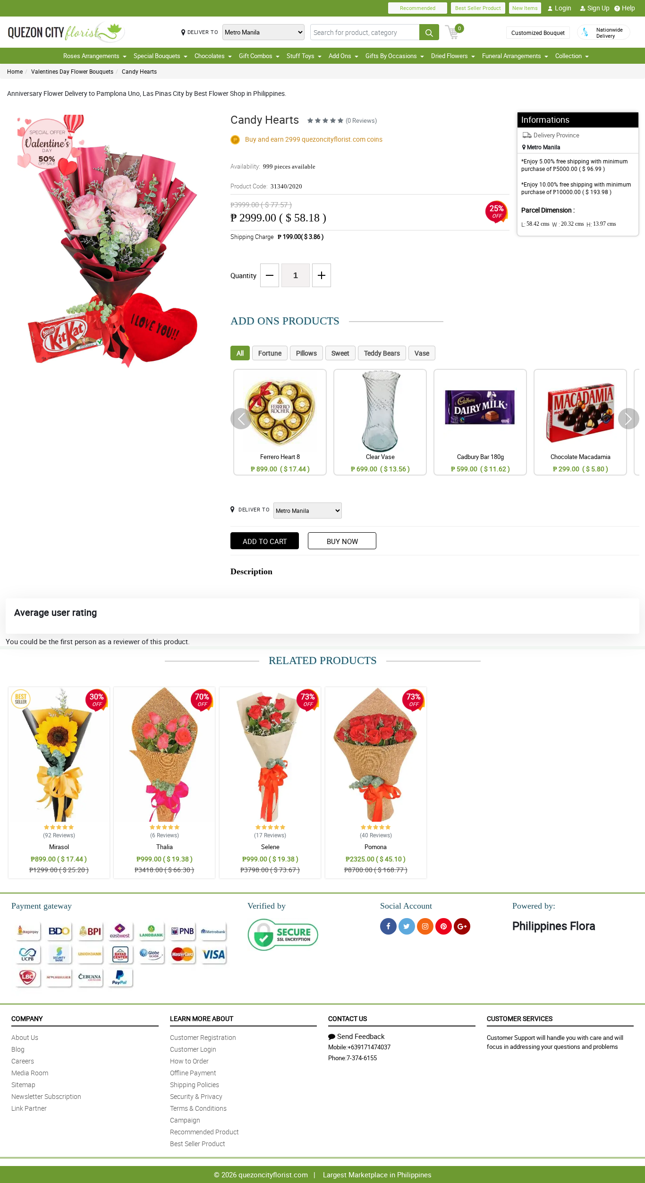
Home (15, 71)
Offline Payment (193, 1072)
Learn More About (201, 1018)
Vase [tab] (422, 353)
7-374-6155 (362, 1058)
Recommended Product (204, 1131)
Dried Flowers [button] (449, 55)
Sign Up (598, 7)
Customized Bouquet (538, 32)
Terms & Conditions (198, 1108)
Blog (18, 1049)
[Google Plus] (462, 926)
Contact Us (347, 1018)
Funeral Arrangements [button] (511, 55)
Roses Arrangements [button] (91, 55)
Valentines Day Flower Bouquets (72, 71)
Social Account (406, 906)
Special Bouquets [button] (157, 55)
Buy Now (342, 541)
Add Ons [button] (340, 55)
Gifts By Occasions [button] (391, 55)
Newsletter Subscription (46, 1096)
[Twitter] (407, 926)
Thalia (164, 847)
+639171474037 (369, 1047)
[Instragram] (425, 926)
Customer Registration (203, 1037)
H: (601, 224)
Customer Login (193, 1049)
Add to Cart (265, 541)
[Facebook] (388, 926)
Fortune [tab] (269, 353)
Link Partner (29, 1108)
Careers (22, 1060)
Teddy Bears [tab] (382, 353)
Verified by (266, 906)
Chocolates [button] (210, 55)
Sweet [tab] (340, 353)
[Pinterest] (443, 926)
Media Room (29, 1072)
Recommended (417, 7)
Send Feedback (361, 1036)
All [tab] (240, 353)
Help (628, 7)
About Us (24, 1037)
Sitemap (23, 1084)
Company (26, 1018)
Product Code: (266, 186)
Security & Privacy (196, 1096)
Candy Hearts (139, 71)
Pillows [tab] (306, 353)
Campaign (185, 1119)
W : (568, 224)
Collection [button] (568, 55)
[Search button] (429, 32)
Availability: (272, 166)
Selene (270, 847)
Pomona (376, 847)
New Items (525, 7)
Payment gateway (41, 906)
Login (563, 7)
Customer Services (519, 1018)
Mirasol (59, 847)
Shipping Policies (194, 1084)
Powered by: (533, 906)
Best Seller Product (478, 7)
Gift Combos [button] (255, 55)
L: (535, 224)
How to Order (189, 1060)
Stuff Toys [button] (300, 55)
